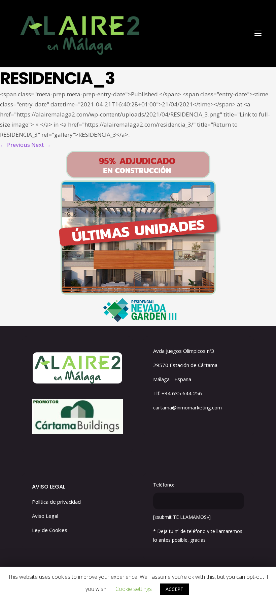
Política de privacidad (56, 501)
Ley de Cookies (49, 530)
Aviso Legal (45, 515)
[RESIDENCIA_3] (138, 238)
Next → (41, 144)
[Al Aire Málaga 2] (79, 33)
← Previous (15, 144)
